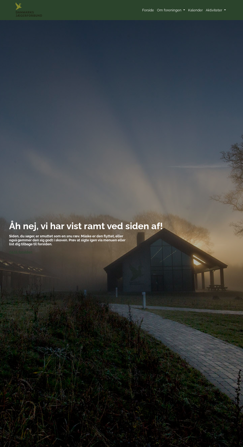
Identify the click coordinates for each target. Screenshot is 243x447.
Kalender (195, 10)
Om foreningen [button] (169, 10)
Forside (148, 10)
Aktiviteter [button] (214, 10)
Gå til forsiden (20, 252)
